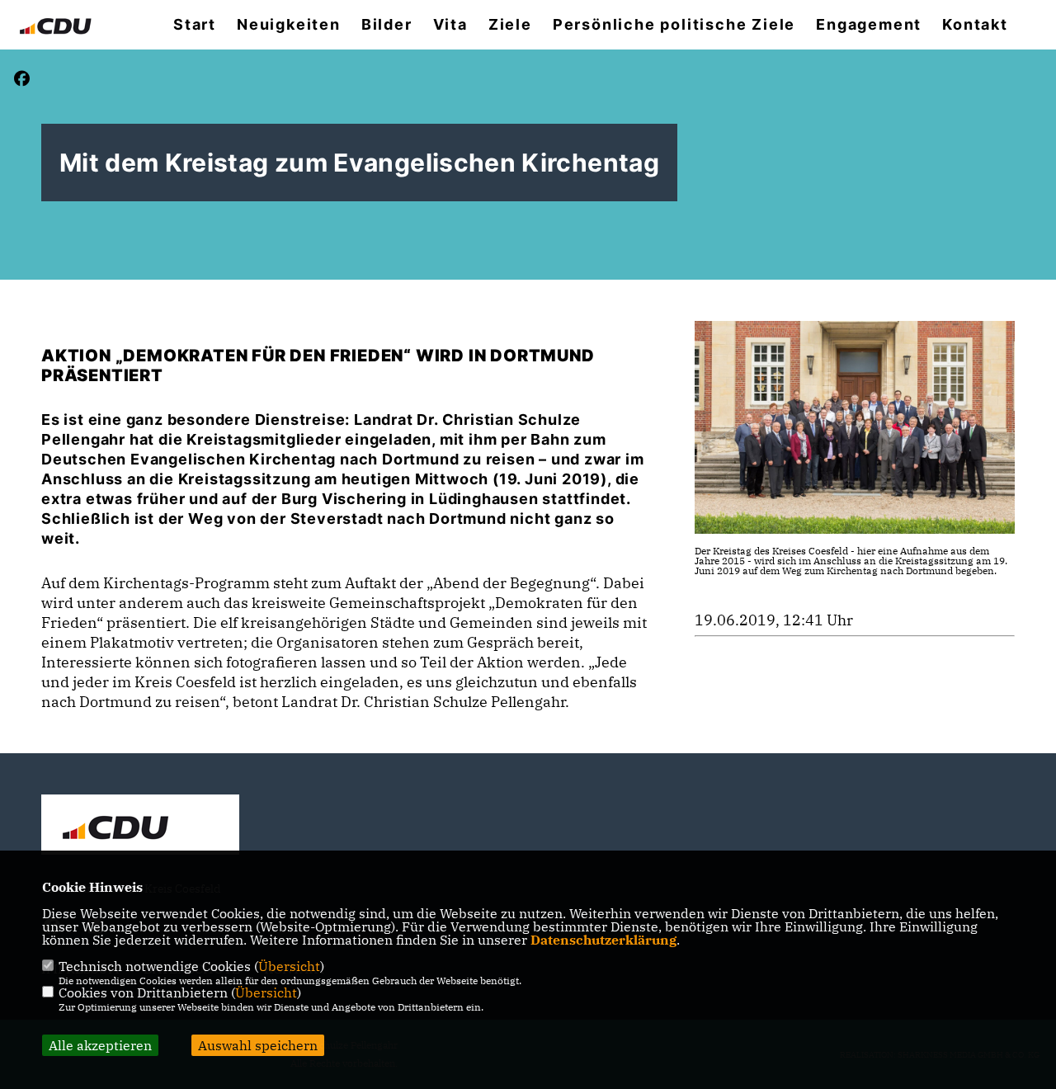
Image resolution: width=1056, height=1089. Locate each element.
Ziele (510, 24)
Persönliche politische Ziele (674, 24)
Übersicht (289, 966)
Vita (450, 24)
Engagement (869, 24)
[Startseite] (140, 826)
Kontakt (975, 24)
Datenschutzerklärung (603, 939)
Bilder (386, 24)
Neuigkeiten (289, 24)
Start (194, 24)
